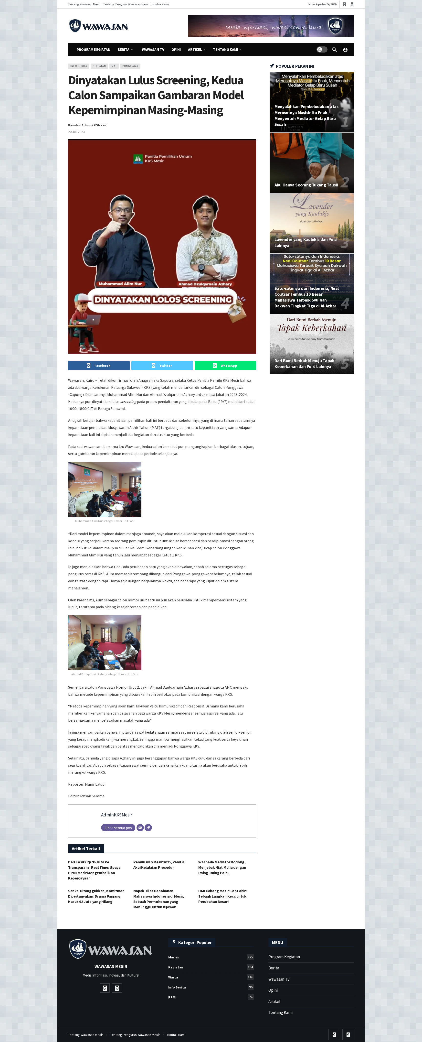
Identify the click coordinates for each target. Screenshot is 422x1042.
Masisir (210, 957)
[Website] (148, 827)
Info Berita (78, 66)
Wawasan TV (279, 979)
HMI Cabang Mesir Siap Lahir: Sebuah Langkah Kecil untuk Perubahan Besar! (222, 896)
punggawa (130, 66)
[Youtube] (344, 4)
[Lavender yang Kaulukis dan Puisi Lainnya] (312, 223)
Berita (273, 968)
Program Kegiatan (284, 956)
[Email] (140, 827)
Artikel (274, 1001)
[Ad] (271, 26)
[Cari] (334, 49)
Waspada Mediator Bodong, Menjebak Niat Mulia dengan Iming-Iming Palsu (222, 867)
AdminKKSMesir (116, 815)
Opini (273, 990)
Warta (210, 977)
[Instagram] (352, 4)
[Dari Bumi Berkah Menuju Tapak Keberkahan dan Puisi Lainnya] (312, 344)
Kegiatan (99, 66)
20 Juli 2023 (76, 132)
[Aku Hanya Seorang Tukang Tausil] (312, 163)
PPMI (210, 997)
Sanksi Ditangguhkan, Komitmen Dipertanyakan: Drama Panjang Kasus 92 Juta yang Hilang (96, 896)
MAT (114, 66)
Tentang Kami (280, 1012)
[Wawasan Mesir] (345, 49)
